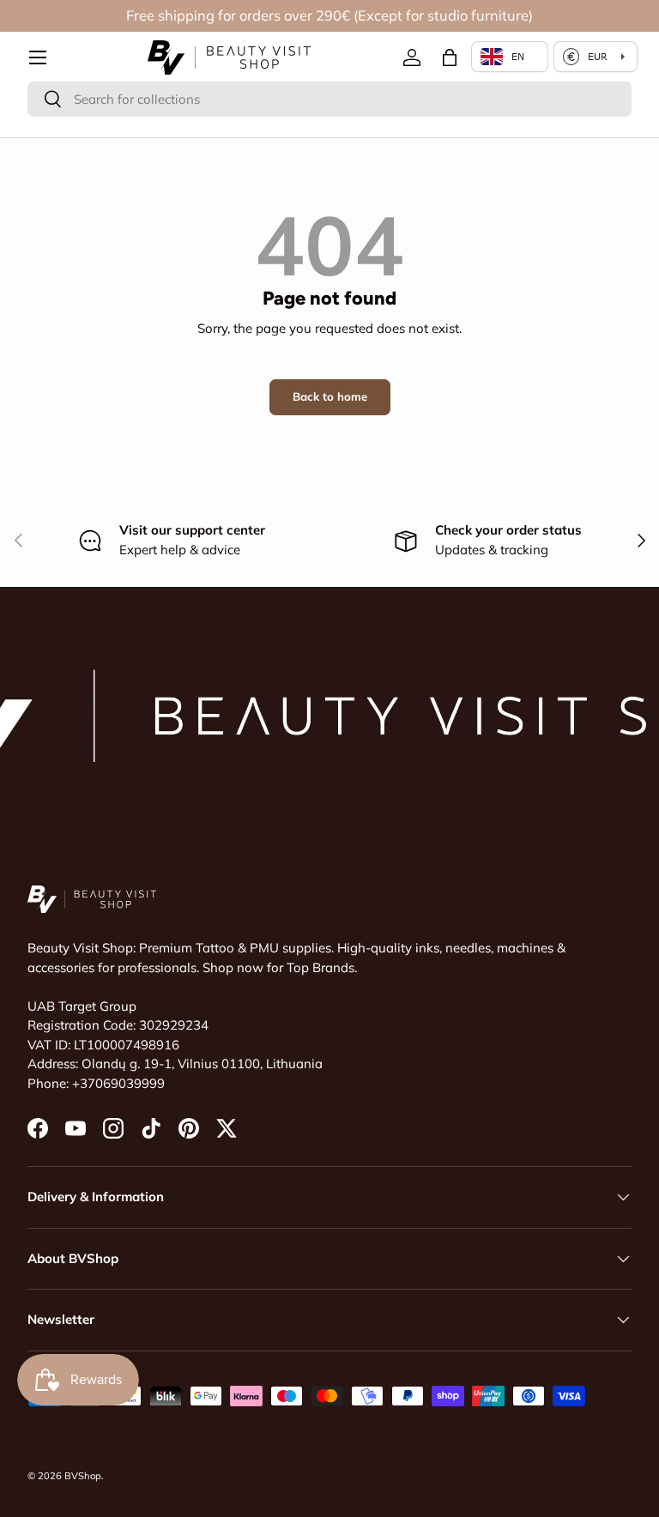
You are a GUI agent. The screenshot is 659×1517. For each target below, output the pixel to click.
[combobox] (329, 99)
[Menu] (38, 57)
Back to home (330, 396)
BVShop (82, 1476)
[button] (450, 57)
